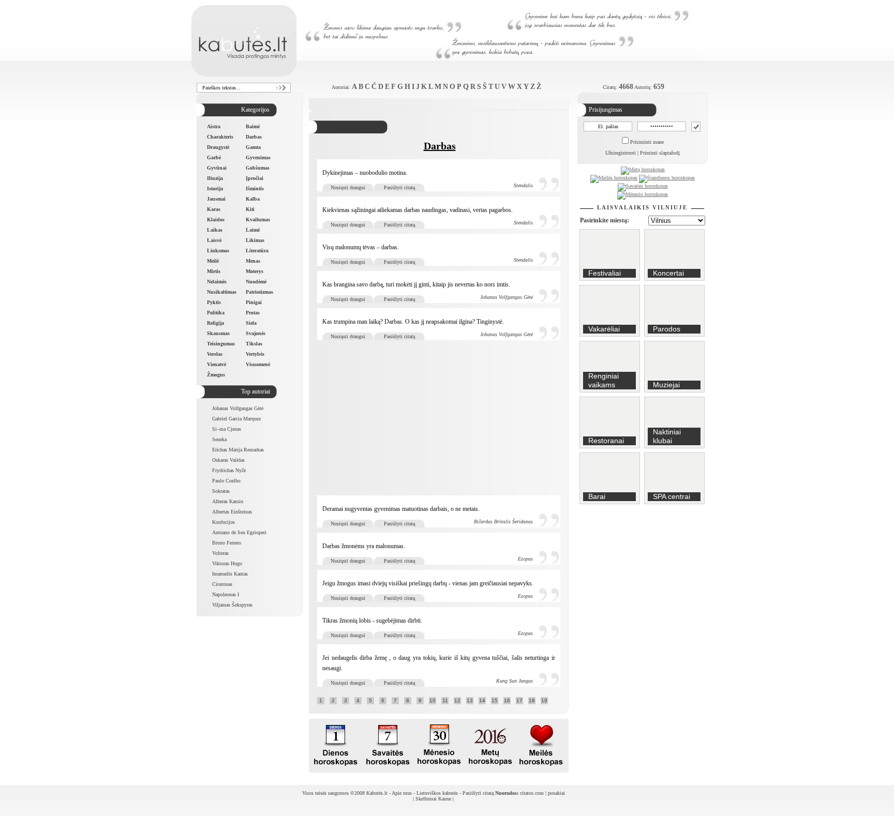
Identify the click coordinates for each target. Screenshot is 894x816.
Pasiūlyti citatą (399, 187)
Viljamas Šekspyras (232, 605)
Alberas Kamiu (227, 501)
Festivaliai (604, 273)
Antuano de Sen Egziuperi (239, 532)
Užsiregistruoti (620, 153)
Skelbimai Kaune (433, 799)
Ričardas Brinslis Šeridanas (503, 521)
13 (470, 700)
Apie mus (402, 793)
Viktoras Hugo (227, 563)
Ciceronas (222, 584)
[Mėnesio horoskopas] (642, 194)
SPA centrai (671, 496)
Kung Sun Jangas (514, 681)
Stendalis (523, 185)
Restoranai (606, 440)
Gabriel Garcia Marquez (236, 418)
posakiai (556, 793)
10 (432, 700)
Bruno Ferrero (226, 543)
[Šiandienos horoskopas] (667, 177)
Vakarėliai (604, 329)
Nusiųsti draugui (348, 187)
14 (482, 700)
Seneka (219, 439)
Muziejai (666, 385)
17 (519, 700)
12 (457, 700)
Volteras (220, 553)
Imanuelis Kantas (230, 574)
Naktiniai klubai (667, 436)
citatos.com (532, 793)
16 (507, 700)
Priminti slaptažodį (660, 153)
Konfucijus (223, 522)
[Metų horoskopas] (643, 169)
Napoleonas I (225, 594)
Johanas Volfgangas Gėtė (237, 408)
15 (494, 700)
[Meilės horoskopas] (613, 177)
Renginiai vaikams (603, 380)
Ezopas (525, 559)
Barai (596, 496)
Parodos (666, 329)
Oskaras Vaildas (228, 460)
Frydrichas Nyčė (229, 470)
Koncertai (668, 273)
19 (544, 700)
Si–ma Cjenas (226, 429)
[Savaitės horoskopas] (643, 186)
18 (532, 700)
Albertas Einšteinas (232, 512)
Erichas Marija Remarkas (238, 449)
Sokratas (221, 491)
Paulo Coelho (226, 480)
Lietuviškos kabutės (437, 793)
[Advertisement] (440, 417)
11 (445, 700)
